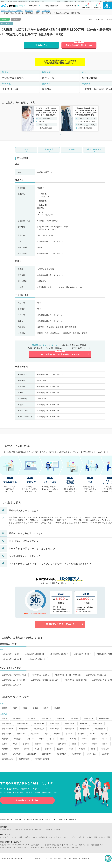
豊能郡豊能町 (32, 754)
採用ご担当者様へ (5, 819)
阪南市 (4, 754)
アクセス (44, 858)
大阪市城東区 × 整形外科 (82, 654)
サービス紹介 (5, 837)
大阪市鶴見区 (84, 729)
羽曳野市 (5, 749)
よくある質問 (98, 1)
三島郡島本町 (17, 754)
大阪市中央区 (35, 734)
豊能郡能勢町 (47, 754)
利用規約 (17, 819)
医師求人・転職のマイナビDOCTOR (12, 11)
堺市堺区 (57, 734)
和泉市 (94, 744)
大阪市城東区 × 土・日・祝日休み (14, 680)
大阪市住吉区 (23, 729)
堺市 (46, 734)
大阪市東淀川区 (39, 724)
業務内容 (49, 149)
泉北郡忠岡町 (61, 754)
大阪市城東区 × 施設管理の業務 (76, 680)
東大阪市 (60, 749)
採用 (65, 858)
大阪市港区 (74, 719)
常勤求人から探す (6, 829)
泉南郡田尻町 (91, 754)
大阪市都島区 (17, 719)
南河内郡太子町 (7, 759)
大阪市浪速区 (6, 724)
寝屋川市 (49, 744)
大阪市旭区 (83, 724)
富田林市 (38, 744)
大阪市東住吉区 (39, 729)
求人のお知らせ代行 (21, 847)
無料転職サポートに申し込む (27, 800)
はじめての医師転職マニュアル (43, 837)
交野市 (93, 749)
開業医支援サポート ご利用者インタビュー (62, 847)
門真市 (16, 749)
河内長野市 (62, 744)
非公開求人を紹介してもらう (60, 624)
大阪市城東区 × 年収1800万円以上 (14, 675)
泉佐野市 (26, 744)
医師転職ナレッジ (37, 845)
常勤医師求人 (29, 11)
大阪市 (4, 719)
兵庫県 (35, 708)
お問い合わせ (49, 819)
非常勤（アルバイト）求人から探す (28, 829)
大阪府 (38, 11)
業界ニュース (84, 845)
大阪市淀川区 (69, 729)
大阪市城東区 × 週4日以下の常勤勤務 (68, 675)
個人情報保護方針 (84, 858)
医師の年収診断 (5, 847)
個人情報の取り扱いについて (32, 819)
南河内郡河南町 (24, 759)
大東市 (84, 744)
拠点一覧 (91, 1)
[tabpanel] (40, 118)
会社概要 (37, 858)
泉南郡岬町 (105, 754)
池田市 (52, 739)
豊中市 (41, 739)
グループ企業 (73, 858)
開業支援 (72, 819)
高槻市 (84, 739)
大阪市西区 (61, 719)
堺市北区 (5, 739)
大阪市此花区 (47, 719)
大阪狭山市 (105, 749)
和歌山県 (57, 708)
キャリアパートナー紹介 (67, 837)
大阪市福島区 (32, 719)
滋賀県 (4, 708)
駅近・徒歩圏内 (6, 23)
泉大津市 (73, 739)
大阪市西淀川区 (22, 724)
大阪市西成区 (54, 729)
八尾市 (15, 744)
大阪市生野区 (69, 724)
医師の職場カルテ (37, 847)
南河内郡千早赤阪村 (42, 759)
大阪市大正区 (88, 719)
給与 (26, 149)
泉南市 (71, 749)
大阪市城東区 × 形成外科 (36, 659)
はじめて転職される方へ (21, 837)
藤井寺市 (48, 749)
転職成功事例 (92, 837)
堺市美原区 (18, 739)
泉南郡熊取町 (76, 754)
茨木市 (4, 744)
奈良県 (45, 708)
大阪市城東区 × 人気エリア (11, 685)
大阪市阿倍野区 (7, 729)
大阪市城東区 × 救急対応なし (96, 675)
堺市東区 (81, 734)
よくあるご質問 (105, 837)
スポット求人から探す (52, 829)
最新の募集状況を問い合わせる (79, 45)
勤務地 (72, 149)
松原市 (74, 744)
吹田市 (62, 739)
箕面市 (104, 744)
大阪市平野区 (6, 734)
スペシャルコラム (70, 845)
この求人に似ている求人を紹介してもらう (61, 354)
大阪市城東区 (46, 11)
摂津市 (26, 749)
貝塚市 (94, 739)
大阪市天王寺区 (104, 719)
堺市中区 (69, 734)
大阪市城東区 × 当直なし (40, 675)
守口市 (104, 739)
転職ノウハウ (5, 845)
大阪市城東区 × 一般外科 (10, 654)
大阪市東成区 (54, 724)
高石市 (37, 749)
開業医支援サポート (98, 845)
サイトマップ (61, 819)
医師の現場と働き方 (54, 845)
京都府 (15, 708)
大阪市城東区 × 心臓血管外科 (12, 659)
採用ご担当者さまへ (82, 1)
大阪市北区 (21, 734)
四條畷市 (82, 749)
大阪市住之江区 (100, 729)
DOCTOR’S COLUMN (20, 845)
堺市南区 (104, 734)
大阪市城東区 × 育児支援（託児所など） (45, 680)
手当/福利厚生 (94, 149)
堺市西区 (93, 734)
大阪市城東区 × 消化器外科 (34, 654)
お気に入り (42, 45)
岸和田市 (30, 739)
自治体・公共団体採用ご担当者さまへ (66, 1)
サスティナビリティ (56, 858)
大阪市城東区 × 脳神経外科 (59, 654)
